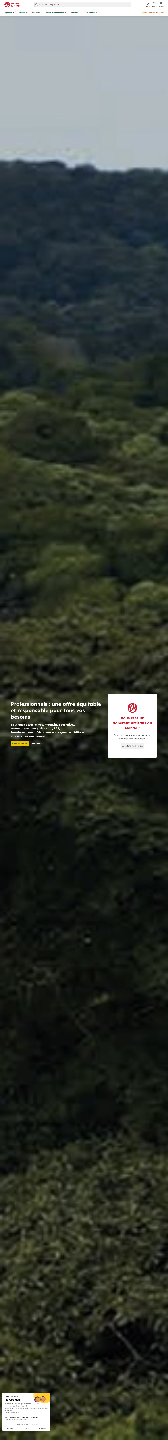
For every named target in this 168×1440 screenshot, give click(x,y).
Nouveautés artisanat (154, 12)
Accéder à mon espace (132, 746)
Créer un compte (19, 743)
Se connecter (36, 743)
